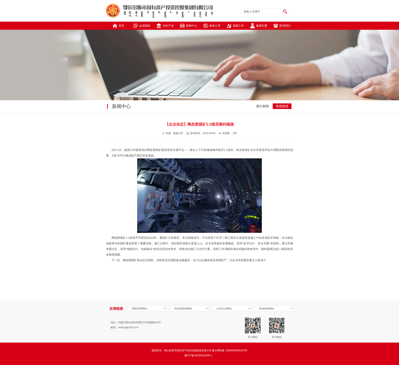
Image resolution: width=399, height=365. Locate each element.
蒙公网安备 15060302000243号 (229, 350)
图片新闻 (262, 106)
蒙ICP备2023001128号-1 (200, 355)
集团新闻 (282, 106)
